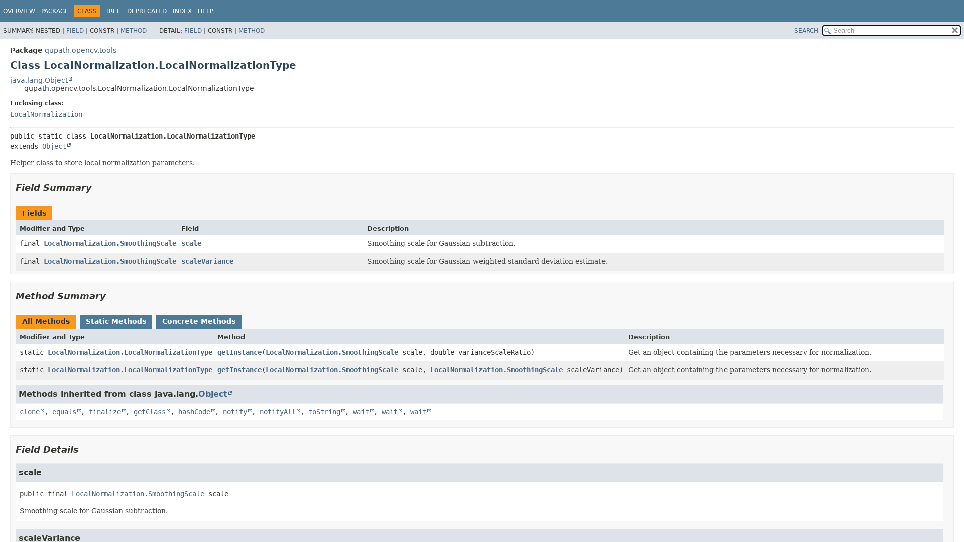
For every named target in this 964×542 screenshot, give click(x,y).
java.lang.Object (39, 80)
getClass (150, 412)
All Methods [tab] (46, 321)
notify (235, 412)
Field (75, 30)
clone (30, 412)
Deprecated (147, 11)
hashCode (194, 412)
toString (324, 412)
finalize (105, 412)
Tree (113, 11)
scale (191, 243)
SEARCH (806, 30)
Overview (19, 11)
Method (133, 30)
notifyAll (278, 412)
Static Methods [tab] (116, 321)
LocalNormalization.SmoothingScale (110, 243)
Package (55, 11)
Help (205, 11)
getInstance (239, 352)
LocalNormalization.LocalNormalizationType (130, 352)
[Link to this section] (99, 187)
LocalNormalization (46, 114)
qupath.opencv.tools (80, 50)
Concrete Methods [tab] (198, 321)
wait (361, 412)
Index (182, 11)
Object (54, 146)
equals (64, 412)
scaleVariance (207, 261)
